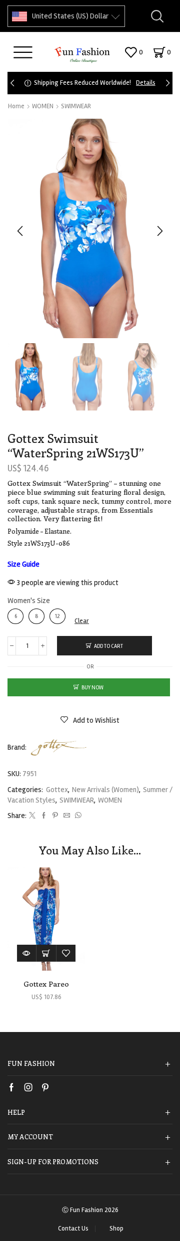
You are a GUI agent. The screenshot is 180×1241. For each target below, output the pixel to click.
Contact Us (73, 1229)
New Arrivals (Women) (105, 789)
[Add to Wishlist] (66, 953)
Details (146, 83)
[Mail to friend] (66, 816)
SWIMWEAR (76, 106)
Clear (81, 621)
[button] (12, 83)
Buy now (93, 687)
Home (16, 106)
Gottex (57, 789)
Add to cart (108, 646)
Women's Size (29, 600)
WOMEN (43, 106)
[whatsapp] (77, 816)
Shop (117, 1229)
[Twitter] (32, 816)
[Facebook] (44, 816)
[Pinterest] (55, 816)
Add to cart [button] (46, 953)
